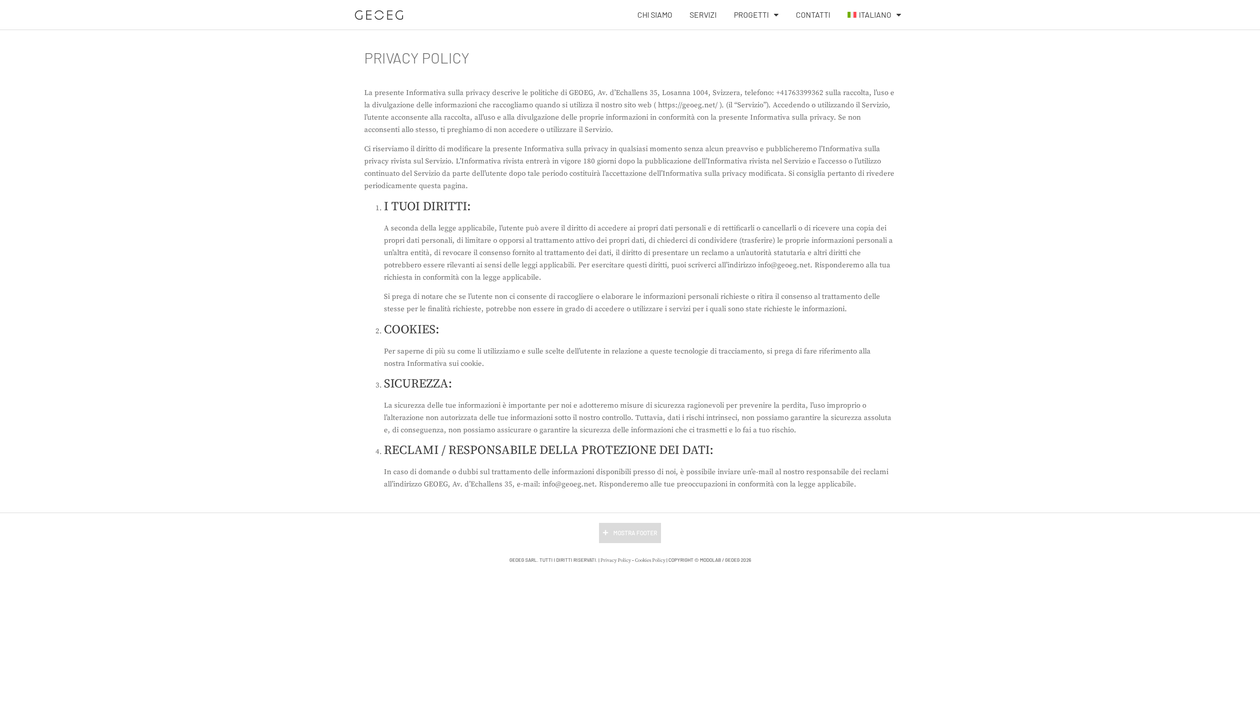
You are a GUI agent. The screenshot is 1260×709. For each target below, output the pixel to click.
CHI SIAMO (654, 14)
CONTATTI (813, 14)
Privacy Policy (615, 560)
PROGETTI (751, 14)
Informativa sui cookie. (445, 363)
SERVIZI (703, 14)
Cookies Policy (650, 560)
